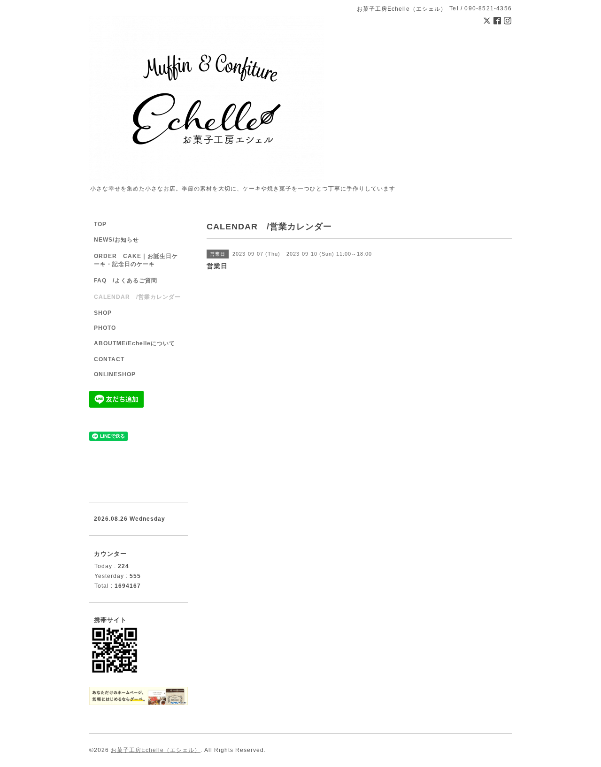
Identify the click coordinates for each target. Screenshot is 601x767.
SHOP (103, 313)
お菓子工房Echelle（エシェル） (155, 750)
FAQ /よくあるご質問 (125, 280)
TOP (100, 224)
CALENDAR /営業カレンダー (137, 297)
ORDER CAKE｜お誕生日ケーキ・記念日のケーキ (136, 260)
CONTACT (109, 359)
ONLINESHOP (115, 374)
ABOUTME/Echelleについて (134, 343)
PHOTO (105, 328)
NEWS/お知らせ (116, 239)
